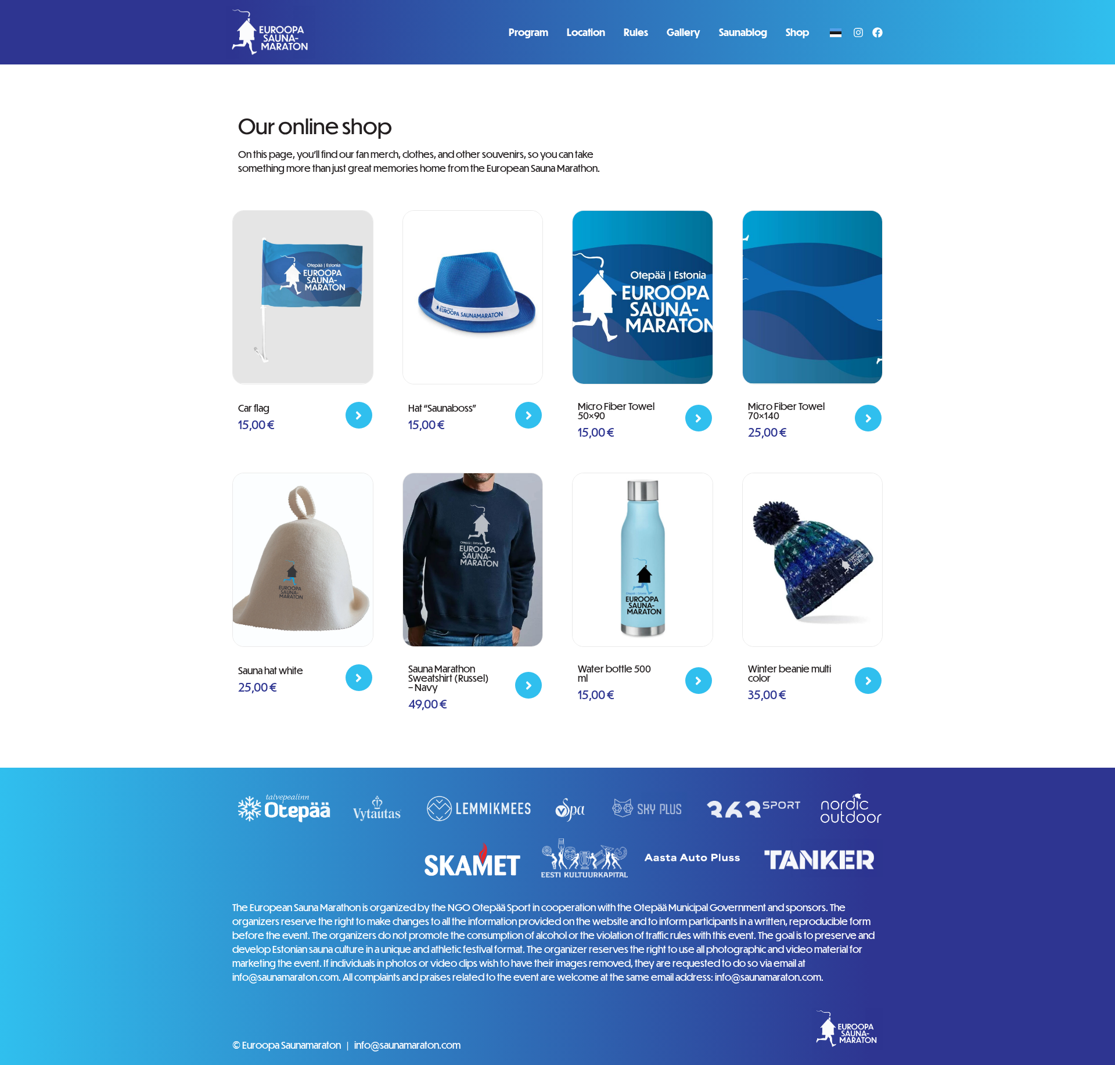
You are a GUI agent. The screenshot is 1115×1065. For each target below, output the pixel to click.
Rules (636, 32)
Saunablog (743, 32)
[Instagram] (858, 32)
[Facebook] (877, 32)
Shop (797, 32)
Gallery (683, 32)
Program (528, 32)
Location (586, 32)
